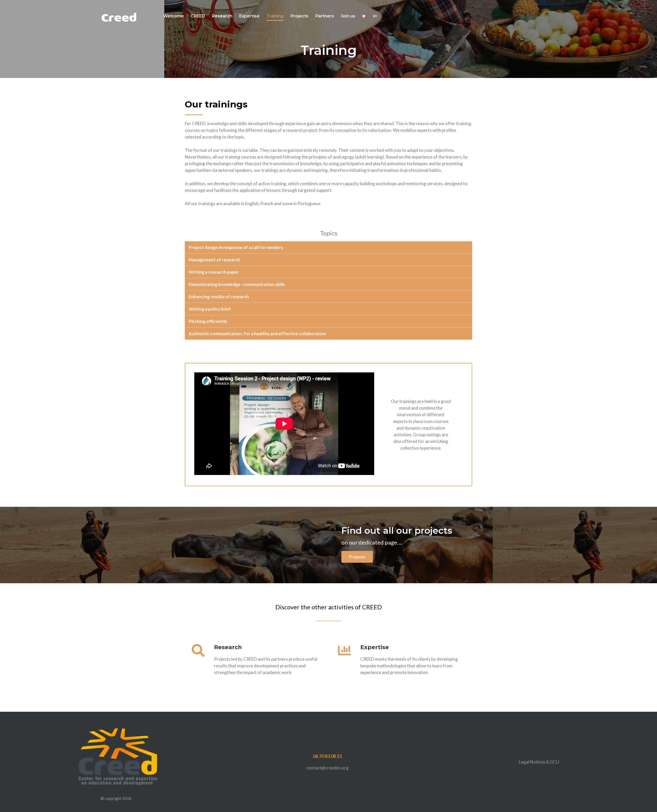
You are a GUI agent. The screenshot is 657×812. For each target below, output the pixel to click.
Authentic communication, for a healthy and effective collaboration (257, 333)
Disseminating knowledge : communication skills (237, 284)
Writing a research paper (214, 272)
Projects (299, 16)
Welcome (173, 16)
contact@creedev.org (327, 767)
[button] (328, 247)
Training (275, 16)
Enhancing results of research (219, 296)
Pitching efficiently (208, 321)
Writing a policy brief (210, 309)
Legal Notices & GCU (539, 762)
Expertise (249, 16)
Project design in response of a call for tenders (236, 247)
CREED (198, 16)
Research (222, 16)
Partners (324, 16)
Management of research (214, 259)
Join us (348, 16)
